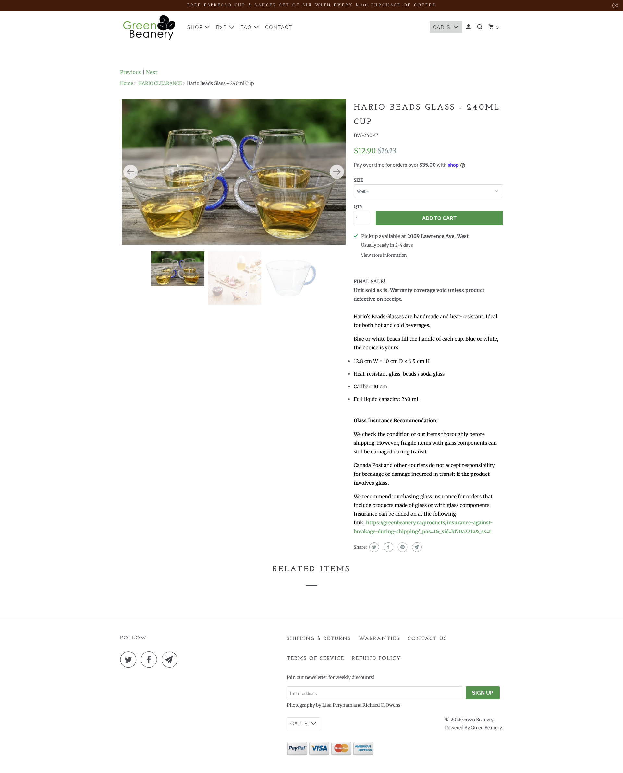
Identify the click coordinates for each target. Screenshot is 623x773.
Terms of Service (315, 658)
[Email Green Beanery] (171, 659)
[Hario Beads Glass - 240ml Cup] (234, 172)
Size (358, 180)
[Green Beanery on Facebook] (150, 659)
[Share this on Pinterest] (402, 547)
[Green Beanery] (149, 27)
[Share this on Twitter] (373, 547)
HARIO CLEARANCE (160, 83)
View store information (384, 255)
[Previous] (130, 172)
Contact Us (427, 638)
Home (126, 83)
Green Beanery (477, 719)
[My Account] (469, 27)
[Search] (480, 27)
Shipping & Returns (319, 638)
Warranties (379, 638)
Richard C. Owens (381, 705)
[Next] (337, 172)
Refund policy (376, 658)
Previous (130, 72)
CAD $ (441, 27)
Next (151, 72)
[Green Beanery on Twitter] (130, 659)
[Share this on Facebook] (387, 547)
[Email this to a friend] (416, 547)
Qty (358, 206)
